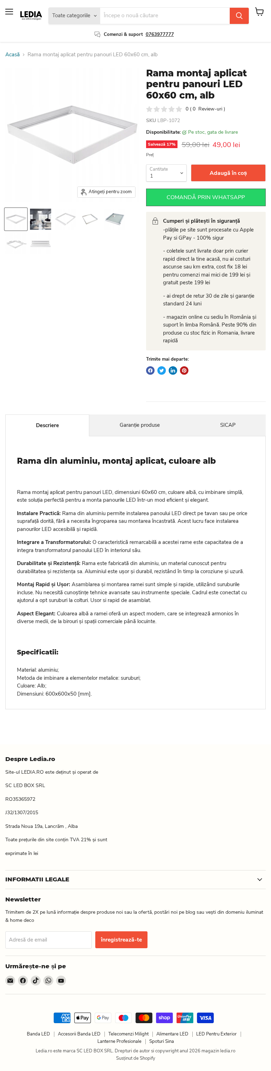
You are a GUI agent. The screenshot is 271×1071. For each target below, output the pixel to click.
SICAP (228, 425)
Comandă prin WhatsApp (206, 197)
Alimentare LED (172, 1034)
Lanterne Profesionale (119, 1041)
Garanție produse (140, 425)
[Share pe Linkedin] (173, 370)
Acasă (12, 55)
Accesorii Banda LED (79, 1034)
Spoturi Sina (161, 1041)
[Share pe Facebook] (150, 370)
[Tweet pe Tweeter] (161, 370)
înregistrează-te (121, 940)
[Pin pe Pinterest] (184, 370)
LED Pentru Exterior (216, 1034)
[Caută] (239, 16)
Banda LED (38, 1034)
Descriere (47, 425)
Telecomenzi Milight (128, 1034)
